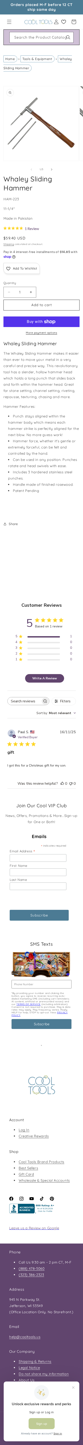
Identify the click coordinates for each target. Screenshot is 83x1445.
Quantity (9, 283)
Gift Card (26, 1174)
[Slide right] (52, 169)
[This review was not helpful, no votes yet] (70, 783)
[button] (9, 22)
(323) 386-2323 (31, 1275)
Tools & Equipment (37, 59)
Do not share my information (44, 1374)
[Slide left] (31, 169)
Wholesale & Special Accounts (44, 1180)
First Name (18, 866)
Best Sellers (28, 1168)
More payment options (41, 332)
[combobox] (41, 37)
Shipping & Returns (35, 1361)
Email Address (22, 851)
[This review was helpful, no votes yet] (62, 783)
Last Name (18, 880)
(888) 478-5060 (31, 1268)
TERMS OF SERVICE (28, 1004)
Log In (24, 1130)
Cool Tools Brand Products (41, 1162)
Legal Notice (29, 1367)
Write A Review (44, 678)
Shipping (8, 244)
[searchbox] (24, 701)
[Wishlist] (64, 22)
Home (10, 59)
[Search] (68, 37)
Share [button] (13, 524)
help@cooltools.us (24, 1337)
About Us (27, 1380)
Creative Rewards (34, 1136)
